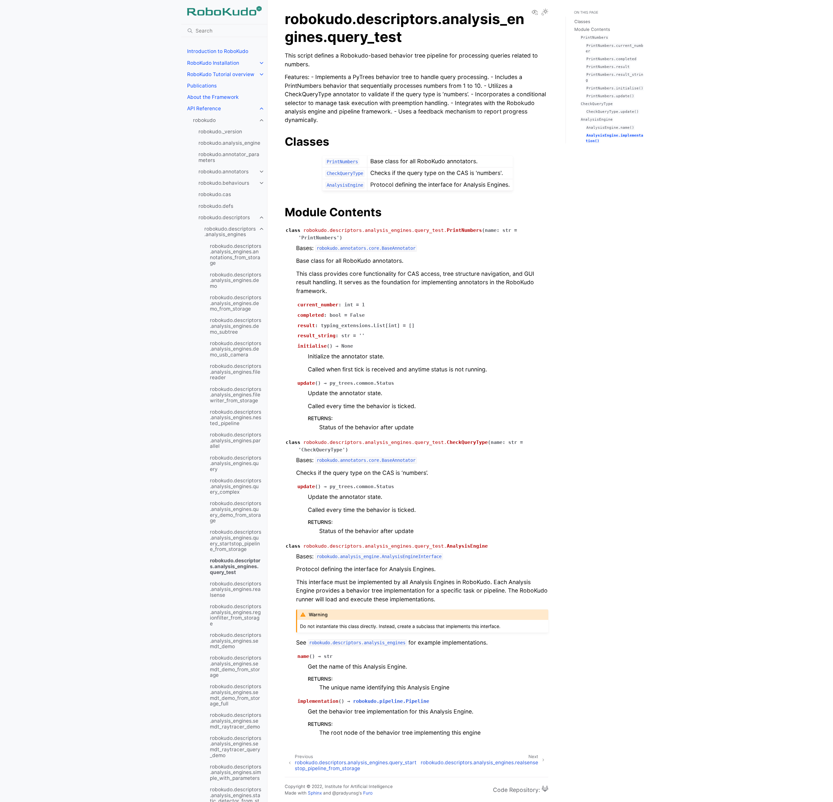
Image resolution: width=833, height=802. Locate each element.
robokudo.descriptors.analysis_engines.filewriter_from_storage (235, 395)
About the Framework (213, 97)
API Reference (204, 108)
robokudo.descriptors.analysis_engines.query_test (235, 566)
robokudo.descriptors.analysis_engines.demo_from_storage (235, 303)
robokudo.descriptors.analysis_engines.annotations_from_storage (235, 254)
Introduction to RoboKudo (217, 51)
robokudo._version (220, 131)
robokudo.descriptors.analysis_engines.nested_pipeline (235, 417)
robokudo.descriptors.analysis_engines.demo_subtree (235, 326)
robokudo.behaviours (223, 183)
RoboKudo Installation (213, 63)
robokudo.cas (214, 194)
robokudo (204, 120)
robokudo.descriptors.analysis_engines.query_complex (235, 486)
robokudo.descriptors (224, 217)
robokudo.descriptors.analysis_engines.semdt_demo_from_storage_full (235, 695)
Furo (368, 792)
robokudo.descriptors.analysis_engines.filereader (235, 372)
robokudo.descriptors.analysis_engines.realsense (235, 589)
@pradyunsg (345, 792)
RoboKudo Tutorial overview (220, 74)
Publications (202, 86)
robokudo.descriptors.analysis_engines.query (235, 463)
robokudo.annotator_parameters (228, 157)
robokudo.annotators (223, 171)
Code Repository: (517, 789)
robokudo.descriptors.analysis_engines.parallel (235, 440)
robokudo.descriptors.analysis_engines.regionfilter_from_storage (235, 615)
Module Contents (592, 29)
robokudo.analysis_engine (229, 143)
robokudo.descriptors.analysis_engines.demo (235, 280)
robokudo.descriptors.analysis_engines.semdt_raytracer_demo (235, 720)
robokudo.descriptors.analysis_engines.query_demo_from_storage (235, 512)
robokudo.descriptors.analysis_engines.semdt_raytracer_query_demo (235, 746)
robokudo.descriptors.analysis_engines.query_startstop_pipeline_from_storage (235, 540)
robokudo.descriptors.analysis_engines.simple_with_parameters (235, 772)
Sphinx (315, 792)
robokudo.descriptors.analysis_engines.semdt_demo (235, 640)
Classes (582, 21)
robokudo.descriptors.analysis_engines (230, 232)
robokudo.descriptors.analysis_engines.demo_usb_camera (235, 349)
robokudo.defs (215, 206)
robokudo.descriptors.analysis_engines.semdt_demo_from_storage (235, 666)
